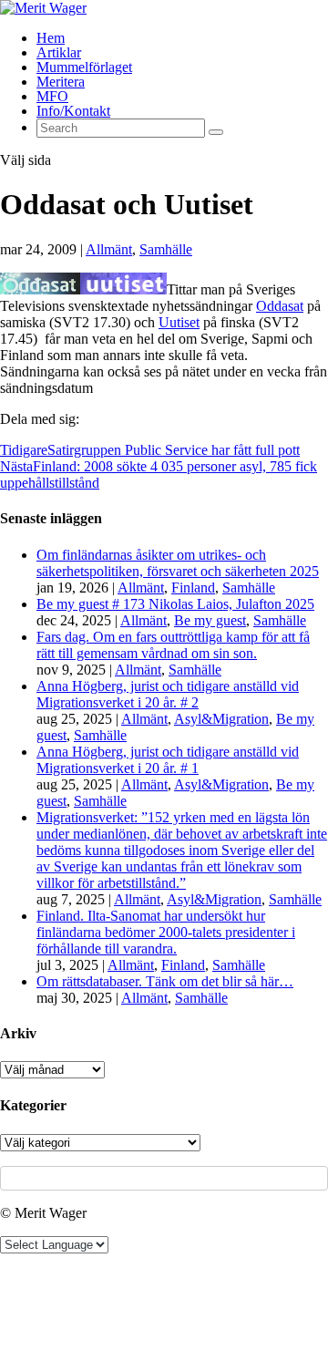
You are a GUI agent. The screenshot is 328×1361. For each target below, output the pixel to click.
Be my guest (210, 620)
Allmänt (109, 249)
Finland (193, 587)
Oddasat (279, 306)
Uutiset (179, 322)
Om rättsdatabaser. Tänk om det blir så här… (164, 981)
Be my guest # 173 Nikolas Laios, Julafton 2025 (175, 604)
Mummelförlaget (84, 67)
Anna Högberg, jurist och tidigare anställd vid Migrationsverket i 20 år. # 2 (167, 694)
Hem (50, 38)
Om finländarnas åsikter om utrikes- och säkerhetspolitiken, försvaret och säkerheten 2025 (177, 563)
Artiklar (58, 52)
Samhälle (165, 249)
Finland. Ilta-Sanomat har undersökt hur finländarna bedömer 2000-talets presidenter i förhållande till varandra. (165, 932)
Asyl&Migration (221, 719)
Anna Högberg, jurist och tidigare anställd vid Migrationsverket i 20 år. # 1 (167, 760)
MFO (52, 96)
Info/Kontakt (73, 111)
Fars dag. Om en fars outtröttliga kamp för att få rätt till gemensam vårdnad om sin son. (173, 645)
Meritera (60, 81)
